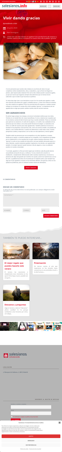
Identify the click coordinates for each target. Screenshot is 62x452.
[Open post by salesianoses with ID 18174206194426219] (57, 326)
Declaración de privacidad (35, 449)
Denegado (31, 440)
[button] (59, 422)
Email (12, 410)
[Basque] (27, 1)
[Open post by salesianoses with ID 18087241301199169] (4, 326)
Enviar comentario (51, 216)
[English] (31, 1)
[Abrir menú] (49, 6)
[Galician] (33, 1)
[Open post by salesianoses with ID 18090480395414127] (39, 326)
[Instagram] (47, 1)
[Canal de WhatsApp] (56, 1)
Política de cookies (24, 449)
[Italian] (35, 1)
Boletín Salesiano (31, 167)
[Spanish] (37, 1)
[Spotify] (53, 1)
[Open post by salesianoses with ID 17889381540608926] (22, 326)
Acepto (31, 436)
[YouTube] (50, 1)
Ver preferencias (31, 445)
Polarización (40, 263)
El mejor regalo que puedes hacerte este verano (14, 266)
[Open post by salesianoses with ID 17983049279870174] (48, 326)
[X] (44, 1)
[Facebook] (41, 1)
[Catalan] (29, 1)
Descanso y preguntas (16, 305)
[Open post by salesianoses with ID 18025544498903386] (13, 326)
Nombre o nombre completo (18, 404)
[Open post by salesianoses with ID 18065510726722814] (31, 326)
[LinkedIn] (59, 1)
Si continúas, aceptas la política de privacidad (25, 417)
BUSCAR (43, 6)
